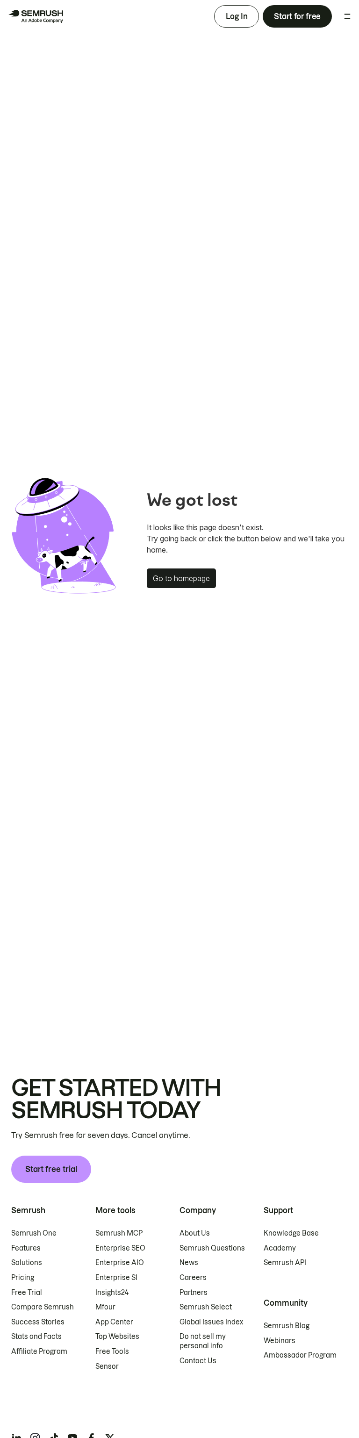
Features (26, 1248)
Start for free (297, 16)
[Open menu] (347, 16)
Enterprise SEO (120, 1248)
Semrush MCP (119, 1233)
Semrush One (34, 1233)
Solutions (26, 1262)
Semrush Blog (286, 1326)
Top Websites (117, 1336)
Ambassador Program (300, 1355)
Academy (280, 1248)
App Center (114, 1322)
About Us (195, 1233)
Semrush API (285, 1262)
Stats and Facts (36, 1336)
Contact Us (198, 1361)
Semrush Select (206, 1307)
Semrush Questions (212, 1248)
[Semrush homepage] (35, 16)
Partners (194, 1292)
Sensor (107, 1366)
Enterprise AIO (119, 1262)
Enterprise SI (116, 1277)
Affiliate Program (39, 1351)
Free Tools (112, 1351)
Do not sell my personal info (203, 1341)
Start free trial (51, 1169)
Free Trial (26, 1292)
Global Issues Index (211, 1322)
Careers (193, 1277)
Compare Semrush (42, 1307)
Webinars (279, 1341)
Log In (236, 16)
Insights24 (112, 1292)
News (189, 1262)
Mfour (105, 1307)
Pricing (22, 1277)
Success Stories (38, 1322)
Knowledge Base (291, 1233)
